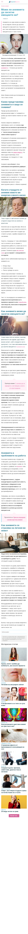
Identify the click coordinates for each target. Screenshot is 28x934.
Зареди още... (14, 815)
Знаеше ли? (4, 722)
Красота (3, 701)
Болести (3, 766)
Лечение (3, 683)
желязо (19, 466)
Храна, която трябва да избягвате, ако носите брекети (13, 665)
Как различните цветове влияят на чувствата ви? (13, 725)
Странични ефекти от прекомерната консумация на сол (12, 747)
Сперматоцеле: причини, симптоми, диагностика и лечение (11, 770)
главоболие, (22, 302)
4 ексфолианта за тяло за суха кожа (13, 704)
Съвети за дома (5, 789)
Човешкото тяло (6, 743)
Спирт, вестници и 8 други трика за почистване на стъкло (13, 791)
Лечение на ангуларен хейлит (12, 684)
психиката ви (20, 346)
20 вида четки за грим (9, 811)
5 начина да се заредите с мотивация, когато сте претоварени (15, 386)
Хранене (3, 662)
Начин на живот (5, 6)
